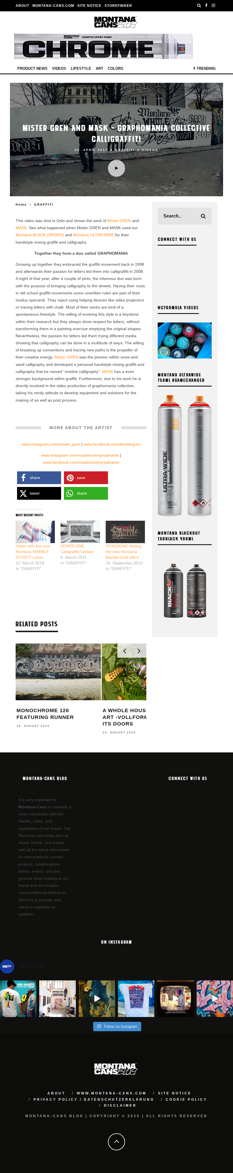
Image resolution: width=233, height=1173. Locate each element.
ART (99, 68)
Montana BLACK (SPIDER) (40, 235)
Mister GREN (119, 220)
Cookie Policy (186, 1100)
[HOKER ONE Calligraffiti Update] (80, 532)
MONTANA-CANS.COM (53, 6)
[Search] (199, 5)
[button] (39, 477)
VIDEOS (59, 68)
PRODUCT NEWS (32, 68)
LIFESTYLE (81, 68)
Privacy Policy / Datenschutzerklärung (94, 1100)
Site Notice (89, 6)
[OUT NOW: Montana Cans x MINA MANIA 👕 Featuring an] (18, 998)
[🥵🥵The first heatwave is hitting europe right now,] (175, 998)
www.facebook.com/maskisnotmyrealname (81, 462)
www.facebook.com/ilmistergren (112, 444)
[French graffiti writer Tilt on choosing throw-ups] (97, 998)
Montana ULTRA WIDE (93, 235)
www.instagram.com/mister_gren (51, 444)
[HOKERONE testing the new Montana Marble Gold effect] (125, 532)
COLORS (115, 68)
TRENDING (205, 68)
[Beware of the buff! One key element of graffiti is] (57, 998)
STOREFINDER (118, 6)
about (56, 1093)
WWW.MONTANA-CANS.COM (112, 1093)
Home (21, 204)
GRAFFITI (125, 149)
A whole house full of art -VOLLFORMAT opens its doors (140, 717)
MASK (21, 227)
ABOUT (22, 6)
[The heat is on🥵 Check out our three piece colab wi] (136, 998)
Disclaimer (120, 1105)
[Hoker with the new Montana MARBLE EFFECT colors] (35, 532)
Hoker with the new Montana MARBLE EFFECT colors (33, 552)
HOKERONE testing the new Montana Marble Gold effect (123, 552)
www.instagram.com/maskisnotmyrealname (80, 455)
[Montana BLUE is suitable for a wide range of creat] (215, 998)
